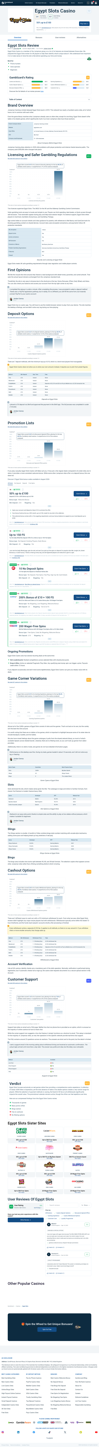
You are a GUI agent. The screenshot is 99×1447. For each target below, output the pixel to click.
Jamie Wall (16, 48)
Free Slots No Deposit (58, 1389)
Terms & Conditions (15, 1445)
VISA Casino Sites (32, 1393)
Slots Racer (49, 1153)
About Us (80, 3)
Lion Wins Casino (49, 1136)
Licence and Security (14, 81)
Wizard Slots (21, 1187)
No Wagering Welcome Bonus (61, 1405)
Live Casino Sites (7, 1386)
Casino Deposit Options (15, 84)
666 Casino (77, 1187)
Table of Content (15, 99)
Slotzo (78, 1170)
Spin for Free (47, 1329)
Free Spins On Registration (60, 1393)
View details (43, 18)
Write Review (24, 1220)
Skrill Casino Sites (32, 1389)
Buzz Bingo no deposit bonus (32, 584)
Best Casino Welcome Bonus (60, 1378)
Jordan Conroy (47, 48)
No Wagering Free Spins (59, 1397)
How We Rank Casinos (83, 1382)
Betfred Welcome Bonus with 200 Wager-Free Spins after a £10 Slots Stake (41, 629)
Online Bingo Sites (8, 1389)
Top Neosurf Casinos (33, 1401)
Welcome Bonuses (63, 3)
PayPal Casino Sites (33, 1382)
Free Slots (5, 1412)
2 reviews (55, 18)
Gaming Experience (56, 81)
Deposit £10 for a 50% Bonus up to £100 (21, 496)
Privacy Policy (5, 1445)
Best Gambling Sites (8, 1378)
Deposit (24, 483)
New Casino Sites (7, 1382)
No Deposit (17, 483)
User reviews (60, 37)
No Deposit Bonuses (41, 3)
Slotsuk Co (21, 1170)
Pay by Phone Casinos (33, 1378)
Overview (17, 37)
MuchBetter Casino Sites (34, 1409)
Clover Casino (21, 1136)
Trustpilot (49, 1438)
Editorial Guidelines (81, 1397)
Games (73, 3)
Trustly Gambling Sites (34, 1397)
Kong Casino (77, 1136)
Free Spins (52, 3)
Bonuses (39, 37)
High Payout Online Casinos (11, 1393)
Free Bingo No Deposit (58, 1386)
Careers (77, 1393)
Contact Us (79, 1389)
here (42, 91)
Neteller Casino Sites (33, 1386)
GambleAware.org (46, 27)
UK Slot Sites (6, 1409)
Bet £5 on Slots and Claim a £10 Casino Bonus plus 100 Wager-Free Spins (41, 600)
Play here (83, 24)
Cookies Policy (25, 1445)
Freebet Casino (77, 1153)
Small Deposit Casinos (9, 1401)
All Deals (10, 483)
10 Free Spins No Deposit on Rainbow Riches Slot (33, 571)
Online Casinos (29, 3)
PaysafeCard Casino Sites (35, 1405)
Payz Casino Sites (32, 1412)
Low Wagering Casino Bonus (60, 1401)
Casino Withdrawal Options (58, 84)
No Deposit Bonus (57, 1382)
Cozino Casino (49, 1170)
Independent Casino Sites (10, 1405)
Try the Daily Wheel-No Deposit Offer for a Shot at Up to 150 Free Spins (30, 538)
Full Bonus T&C (34, 524)
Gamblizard (11, 1306)
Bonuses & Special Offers (16, 88)
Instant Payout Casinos (9, 1397)
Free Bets (54, 1409)
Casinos (18, 1306)
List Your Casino (80, 1401)
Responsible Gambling (83, 1405)
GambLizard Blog (81, 1378)
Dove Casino (21, 1153)
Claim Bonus (80, 494)
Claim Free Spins (80, 568)
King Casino (49, 1187)
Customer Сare (55, 88)
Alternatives (81, 37)
